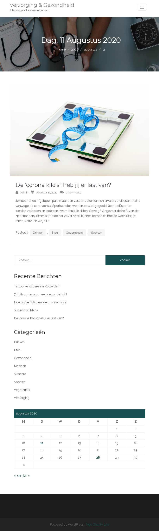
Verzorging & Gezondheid (42, 5)
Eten (55, 232)
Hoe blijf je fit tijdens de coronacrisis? (40, 302)
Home (61, 49)
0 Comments (73, 192)
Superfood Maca (26, 310)
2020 (75, 49)
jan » (26, 475)
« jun (17, 475)
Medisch (20, 366)
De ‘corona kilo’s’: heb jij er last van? (63, 185)
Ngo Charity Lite (97, 524)
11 (41, 443)
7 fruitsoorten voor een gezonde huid (40, 294)
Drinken (38, 232)
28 (98, 457)
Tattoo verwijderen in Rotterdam (37, 286)
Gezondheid (74, 232)
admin (24, 192)
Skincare (20, 374)
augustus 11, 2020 (47, 192)
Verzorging (21, 398)
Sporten (96, 232)
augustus (90, 49)
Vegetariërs (22, 390)
